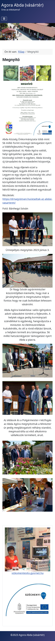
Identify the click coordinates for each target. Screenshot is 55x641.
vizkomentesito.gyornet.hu (27, 573)
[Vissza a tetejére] (50, 636)
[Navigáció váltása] (4, 19)
